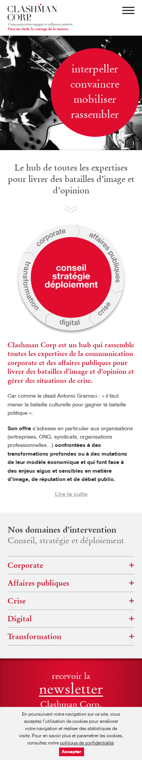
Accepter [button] (71, 752)
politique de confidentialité (87, 743)
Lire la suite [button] (71, 495)
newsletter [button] (71, 690)
